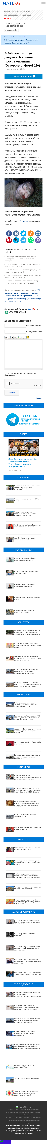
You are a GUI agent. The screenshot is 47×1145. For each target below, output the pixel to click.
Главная (7, 37)
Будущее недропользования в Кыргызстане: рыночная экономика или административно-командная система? (26, 804)
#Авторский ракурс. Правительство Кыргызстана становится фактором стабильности (27, 922)
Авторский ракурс (18, 11)
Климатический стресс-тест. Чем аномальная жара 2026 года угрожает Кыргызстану (27, 902)
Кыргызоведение (11, 15)
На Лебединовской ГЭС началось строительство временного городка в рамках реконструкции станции (27, 684)
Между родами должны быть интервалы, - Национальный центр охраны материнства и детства (26, 1007)
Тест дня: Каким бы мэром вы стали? (27, 1078)
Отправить (12, 393)
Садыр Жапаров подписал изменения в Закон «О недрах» (28, 828)
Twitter (8, 26)
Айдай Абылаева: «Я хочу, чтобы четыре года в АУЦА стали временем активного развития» (27, 658)
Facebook (11, 26)
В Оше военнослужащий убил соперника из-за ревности (24, 559)
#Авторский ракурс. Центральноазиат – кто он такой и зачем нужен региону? (28, 973)
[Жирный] (6, 337)
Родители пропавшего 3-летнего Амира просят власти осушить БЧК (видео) (22, 282)
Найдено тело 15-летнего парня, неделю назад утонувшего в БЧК (23, 271)
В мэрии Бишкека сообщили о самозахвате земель (24, 611)
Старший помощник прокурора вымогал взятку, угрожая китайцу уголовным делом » (23, 298)
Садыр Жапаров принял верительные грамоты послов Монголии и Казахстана (25, 514)
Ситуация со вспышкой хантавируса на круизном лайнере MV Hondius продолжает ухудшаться (27, 1020)
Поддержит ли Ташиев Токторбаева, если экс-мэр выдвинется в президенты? (27, 487)
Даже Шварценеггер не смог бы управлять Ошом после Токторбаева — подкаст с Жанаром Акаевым (23, 462)
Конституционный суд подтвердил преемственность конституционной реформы (27, 862)
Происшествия (18, 37)
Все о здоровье (25, 15)
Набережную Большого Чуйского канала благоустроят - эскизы (22, 265)
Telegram (22, 26)
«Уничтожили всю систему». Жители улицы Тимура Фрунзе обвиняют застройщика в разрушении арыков (27, 632)
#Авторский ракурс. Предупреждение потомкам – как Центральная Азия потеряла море (27, 948)
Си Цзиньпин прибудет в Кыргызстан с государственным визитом (27, 526)
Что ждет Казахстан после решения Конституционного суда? (27, 849)
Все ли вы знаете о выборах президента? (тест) (24, 1066)
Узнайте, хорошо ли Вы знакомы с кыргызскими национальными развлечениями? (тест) (26, 1093)
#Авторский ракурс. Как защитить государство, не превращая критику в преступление (27, 961)
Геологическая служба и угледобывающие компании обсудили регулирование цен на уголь (27, 777)
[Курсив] (9, 337)
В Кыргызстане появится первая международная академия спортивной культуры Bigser (26, 671)
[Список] (24, 337)
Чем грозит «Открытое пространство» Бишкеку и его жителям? (28, 888)
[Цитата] (21, 337)
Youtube (15, 26)
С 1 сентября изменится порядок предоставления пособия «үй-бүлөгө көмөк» (27, 645)
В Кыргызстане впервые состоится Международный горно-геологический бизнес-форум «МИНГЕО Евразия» (27, 790)
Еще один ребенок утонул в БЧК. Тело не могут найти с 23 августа (23, 276)
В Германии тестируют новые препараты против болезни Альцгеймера (24, 1033)
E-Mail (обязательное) (34, 332)
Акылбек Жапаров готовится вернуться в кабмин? (24, 539)
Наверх (38, 398)
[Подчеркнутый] (12, 337)
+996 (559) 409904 (17, 312)
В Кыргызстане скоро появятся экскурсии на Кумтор (25, 815)
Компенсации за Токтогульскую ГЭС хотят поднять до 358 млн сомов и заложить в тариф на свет (27, 718)
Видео (28, 11)
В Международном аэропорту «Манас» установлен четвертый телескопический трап (25, 705)
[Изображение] (18, 337)
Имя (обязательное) (33, 326)
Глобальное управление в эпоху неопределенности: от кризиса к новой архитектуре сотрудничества (27, 876)
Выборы (7, 11)
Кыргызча (8, 18)
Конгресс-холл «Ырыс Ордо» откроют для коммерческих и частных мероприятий (27, 757)
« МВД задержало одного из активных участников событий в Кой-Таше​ (22, 293)
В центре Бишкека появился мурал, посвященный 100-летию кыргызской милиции (20, 259)
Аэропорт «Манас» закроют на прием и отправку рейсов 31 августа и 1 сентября (27, 731)
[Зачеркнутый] (15, 337)
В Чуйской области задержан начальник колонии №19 (24, 585)
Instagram (18, 26)
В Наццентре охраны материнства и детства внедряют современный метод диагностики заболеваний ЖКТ (27, 1046)
